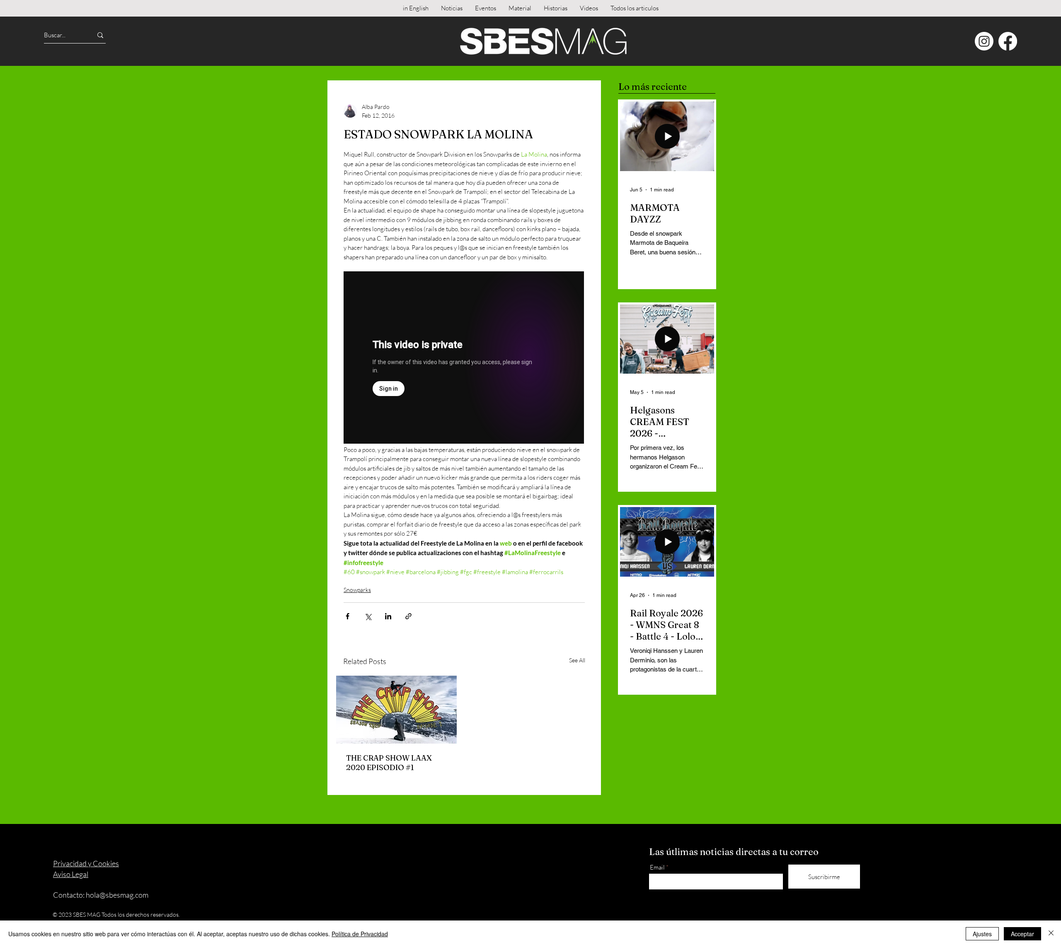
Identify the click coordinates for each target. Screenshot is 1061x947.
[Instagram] (984, 41)
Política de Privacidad (360, 934)
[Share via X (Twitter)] (368, 616)
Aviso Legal (70, 874)
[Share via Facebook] (347, 616)
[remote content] (464, 358)
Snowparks (357, 589)
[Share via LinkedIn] (388, 616)
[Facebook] (1007, 41)
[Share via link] (408, 616)
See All (577, 660)
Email (657, 867)
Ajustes (982, 934)
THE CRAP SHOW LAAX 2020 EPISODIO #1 (389, 762)
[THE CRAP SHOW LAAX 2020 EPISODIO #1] (396, 710)
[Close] (1051, 933)
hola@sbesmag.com (117, 894)
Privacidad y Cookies (86, 863)
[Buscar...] (100, 35)
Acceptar (1022, 934)
